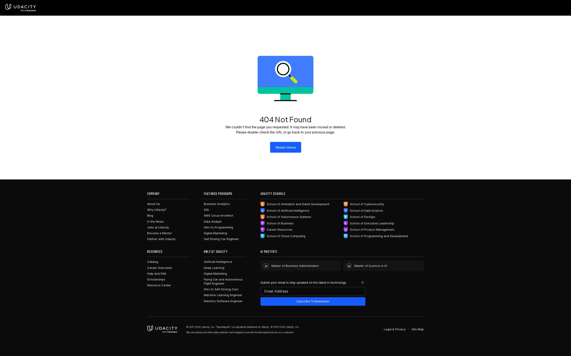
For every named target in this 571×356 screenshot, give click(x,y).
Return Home (285, 147)
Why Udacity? (156, 209)
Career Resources (279, 229)
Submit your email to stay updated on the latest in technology (303, 282)
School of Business (280, 223)
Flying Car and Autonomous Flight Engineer (223, 281)
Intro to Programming (218, 227)
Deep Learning (214, 268)
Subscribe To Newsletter (313, 301)
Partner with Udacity (161, 239)
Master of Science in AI (370, 266)
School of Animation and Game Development (298, 204)
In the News (155, 221)
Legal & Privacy (394, 329)
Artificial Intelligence (218, 261)
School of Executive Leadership (372, 223)
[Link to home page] (162, 329)
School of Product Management (372, 229)
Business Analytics (217, 204)
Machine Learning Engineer (223, 295)
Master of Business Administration (295, 266)
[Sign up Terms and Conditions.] (362, 282)
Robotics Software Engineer (223, 301)
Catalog (152, 261)
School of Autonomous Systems (289, 217)
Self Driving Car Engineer (221, 239)
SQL (206, 209)
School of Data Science (366, 210)
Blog (150, 215)
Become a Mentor (159, 233)
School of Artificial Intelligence (288, 210)
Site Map (418, 329)
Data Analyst (212, 221)
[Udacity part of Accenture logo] (20, 8)
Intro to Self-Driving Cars (221, 289)
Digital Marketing (215, 233)
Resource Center (159, 285)
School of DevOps (362, 217)
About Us (153, 204)
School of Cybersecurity (367, 204)
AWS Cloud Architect (218, 215)
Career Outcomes (159, 268)
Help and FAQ (156, 273)
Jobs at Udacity (158, 227)
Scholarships (156, 279)
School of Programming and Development (379, 236)
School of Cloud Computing (286, 236)
